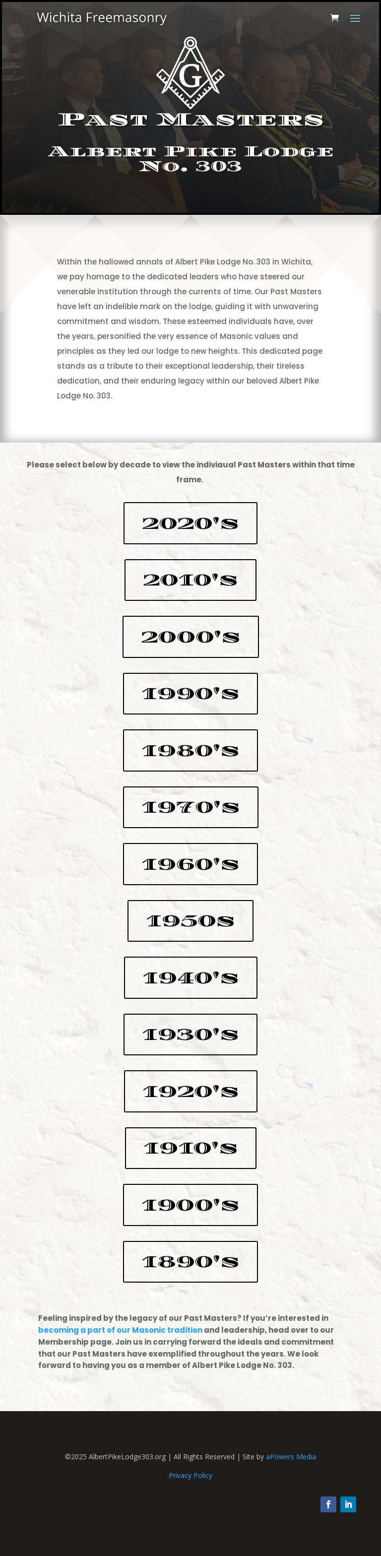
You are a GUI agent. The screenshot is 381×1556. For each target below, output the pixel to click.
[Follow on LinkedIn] (348, 1504)
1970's (190, 807)
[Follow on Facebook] (328, 1504)
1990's (190, 693)
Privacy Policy (190, 1475)
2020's (190, 523)
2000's (191, 637)
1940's (190, 977)
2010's (190, 579)
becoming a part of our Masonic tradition (120, 1330)
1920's (190, 1091)
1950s (190, 920)
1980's (190, 750)
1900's (190, 1205)
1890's (190, 1261)
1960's (190, 864)
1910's (190, 1148)
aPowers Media (291, 1456)
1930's (190, 1034)
